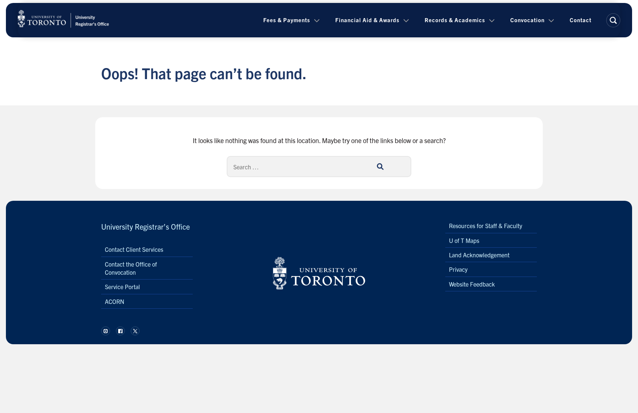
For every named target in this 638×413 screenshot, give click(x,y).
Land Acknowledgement (479, 254)
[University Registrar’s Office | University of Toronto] (63, 20)
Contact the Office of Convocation (131, 268)
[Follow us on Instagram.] (105, 330)
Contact (580, 19)
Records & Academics (455, 19)
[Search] (380, 166)
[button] (613, 20)
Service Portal (122, 286)
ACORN (114, 301)
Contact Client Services (134, 249)
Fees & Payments (286, 19)
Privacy (458, 269)
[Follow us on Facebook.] (120, 330)
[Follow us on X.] (135, 330)
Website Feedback (472, 284)
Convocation (527, 19)
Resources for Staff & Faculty (485, 225)
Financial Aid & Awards (367, 19)
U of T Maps (464, 240)
